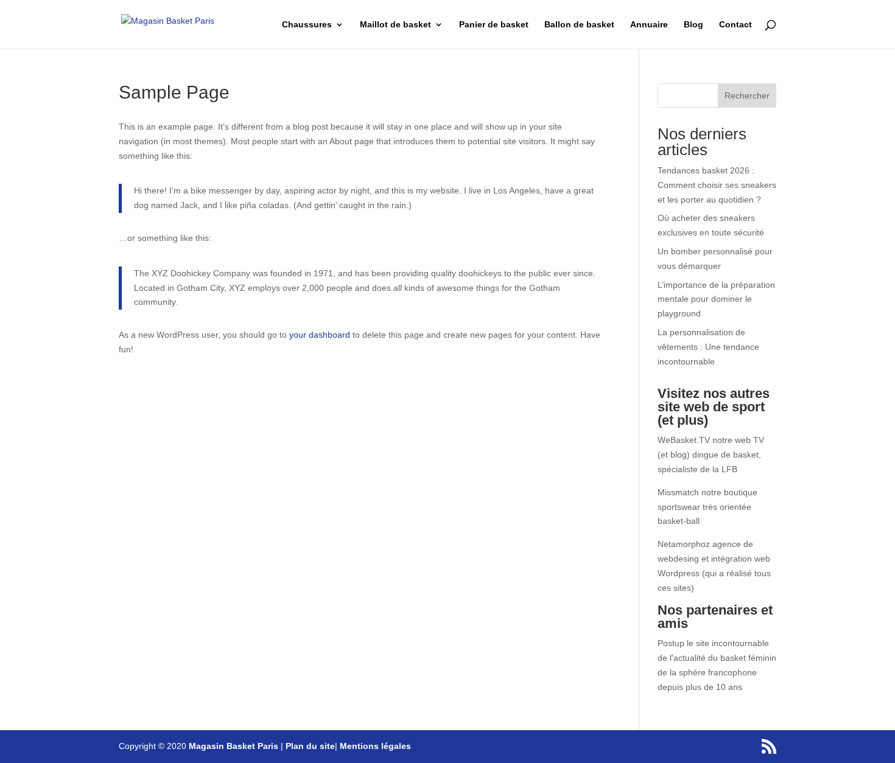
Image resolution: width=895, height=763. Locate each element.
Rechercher (747, 95)
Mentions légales (375, 746)
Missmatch (678, 492)
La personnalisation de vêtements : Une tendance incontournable (708, 346)
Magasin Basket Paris (233, 746)
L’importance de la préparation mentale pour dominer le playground (716, 299)
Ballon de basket (579, 24)
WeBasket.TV (684, 440)
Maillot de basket (395, 24)
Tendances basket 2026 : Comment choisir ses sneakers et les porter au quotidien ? (717, 184)
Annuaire (649, 24)
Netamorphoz (684, 544)
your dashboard (319, 335)
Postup (671, 643)
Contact (735, 24)
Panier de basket (493, 24)
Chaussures (307, 24)
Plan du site (310, 746)
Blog (693, 24)
